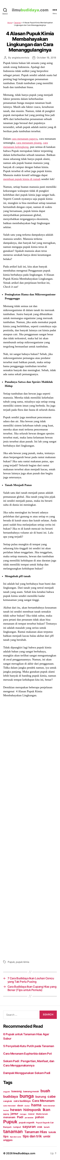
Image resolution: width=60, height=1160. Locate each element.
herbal (5, 1110)
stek (39, 1126)
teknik (52, 1132)
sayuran (29, 1126)
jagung (6, 1114)
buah (45, 1090)
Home (9, 22)
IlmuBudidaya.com (24, 1153)
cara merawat (9, 1106)
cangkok (7, 1101)
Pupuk (11, 961)
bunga (27, 1096)
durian (27, 1106)
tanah (47, 1127)
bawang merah (31, 1091)
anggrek (6, 1092)
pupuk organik (26, 1122)
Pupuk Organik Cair (45, 1122)
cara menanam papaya (24, 138)
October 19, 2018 (46, 57)
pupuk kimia (22, 961)
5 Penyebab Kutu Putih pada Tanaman (28, 1046)
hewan (16, 1109)
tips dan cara (15, 1137)
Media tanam (42, 1114)
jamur (14, 1113)
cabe (52, 1096)
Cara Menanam (43, 1101)
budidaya (10, 1096)
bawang (16, 1091)
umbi (46, 1136)
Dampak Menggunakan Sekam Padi (26, 1073)
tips (5, 1136)
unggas (7, 1140)
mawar (31, 1114)
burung (40, 1096)
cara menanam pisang (28, 142)
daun (20, 1105)
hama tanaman (49, 1106)
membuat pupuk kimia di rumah (21, 179)
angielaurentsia (20, 57)
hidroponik (32, 1110)
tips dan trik (32, 1136)
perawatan (29, 1117)
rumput (17, 1127)
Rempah (7, 1127)
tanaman (13, 1131)
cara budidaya (22, 1100)
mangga (23, 1114)
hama (36, 1105)
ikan (46, 1109)
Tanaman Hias (35, 1132)
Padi (20, 1117)
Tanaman (17, 22)
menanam (9, 1117)
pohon (39, 1117)
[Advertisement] (30, 828)
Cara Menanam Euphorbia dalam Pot (27, 1053)
